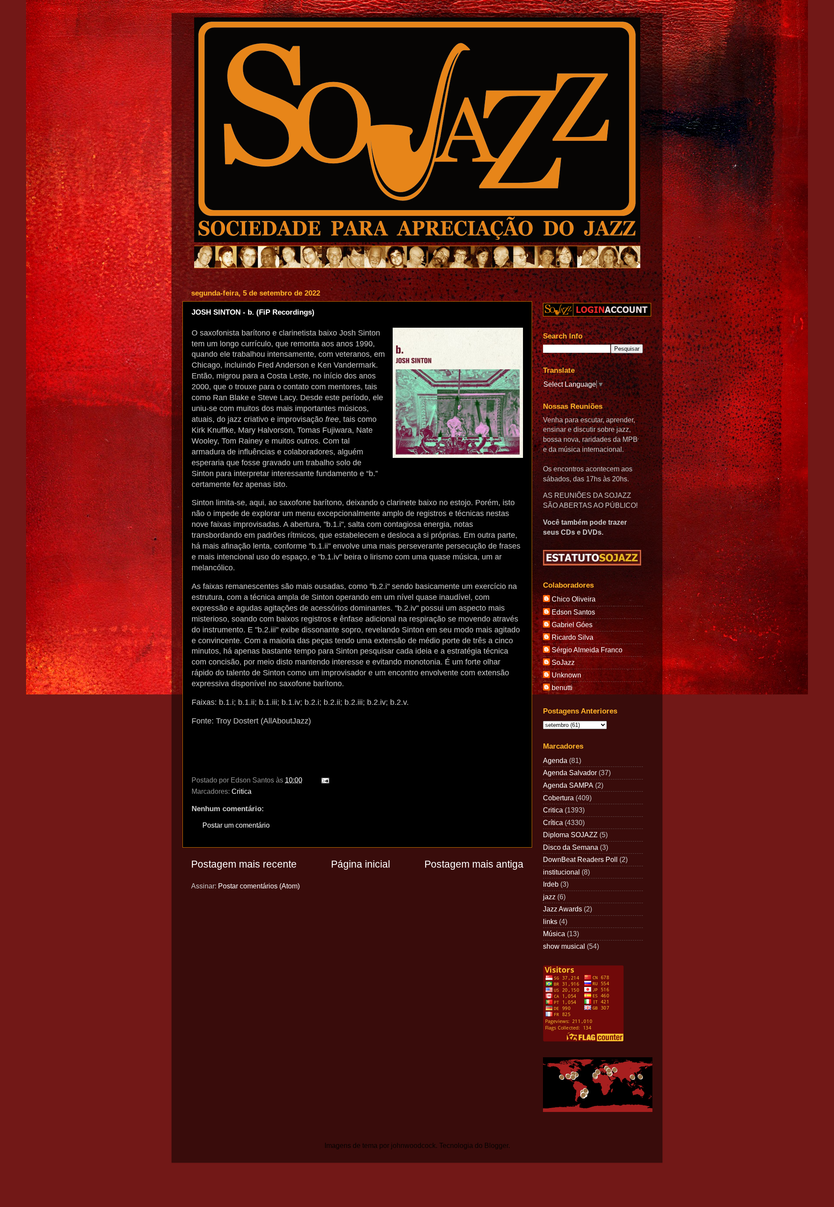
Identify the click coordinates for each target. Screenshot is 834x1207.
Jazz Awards (562, 909)
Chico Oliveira (574, 599)
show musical (564, 946)
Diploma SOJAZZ (570, 835)
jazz (549, 897)
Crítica (553, 822)
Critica (242, 791)
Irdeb (551, 884)
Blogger (496, 1145)
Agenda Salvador (570, 772)
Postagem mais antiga (473, 864)
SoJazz (563, 662)
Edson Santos (573, 612)
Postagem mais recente (244, 864)
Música (554, 933)
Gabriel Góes (572, 624)
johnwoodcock (413, 1145)
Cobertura (558, 798)
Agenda (555, 760)
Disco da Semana (570, 847)
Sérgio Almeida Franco (587, 650)
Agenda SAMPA (568, 785)
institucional (561, 872)
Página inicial (360, 864)
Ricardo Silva (572, 637)
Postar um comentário (236, 825)
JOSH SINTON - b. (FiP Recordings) (253, 312)
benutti (562, 687)
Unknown (566, 675)
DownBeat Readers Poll (580, 859)
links (550, 921)
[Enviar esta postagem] (323, 780)
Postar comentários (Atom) (259, 886)
